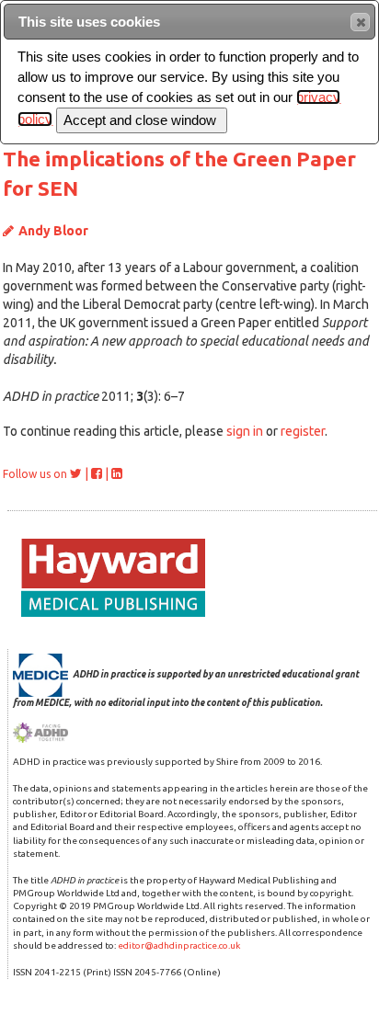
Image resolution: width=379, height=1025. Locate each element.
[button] (360, 22)
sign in (244, 431)
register (303, 431)
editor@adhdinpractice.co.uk (179, 945)
